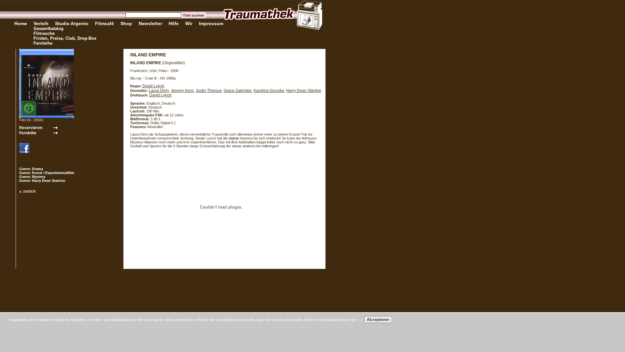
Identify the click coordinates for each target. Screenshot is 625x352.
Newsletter (150, 23)
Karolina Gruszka (269, 90)
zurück (29, 191)
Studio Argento (72, 23)
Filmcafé (104, 23)
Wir (188, 23)
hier (359, 319)
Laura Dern (159, 90)
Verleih (41, 23)
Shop (126, 23)
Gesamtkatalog (48, 28)
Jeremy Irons (182, 90)
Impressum (211, 23)
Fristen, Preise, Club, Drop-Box (65, 38)
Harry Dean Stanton (303, 90)
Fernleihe (43, 43)
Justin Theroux (209, 90)
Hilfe (174, 23)
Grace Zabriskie (238, 90)
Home (20, 23)
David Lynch (153, 86)
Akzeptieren (378, 319)
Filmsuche (44, 33)
